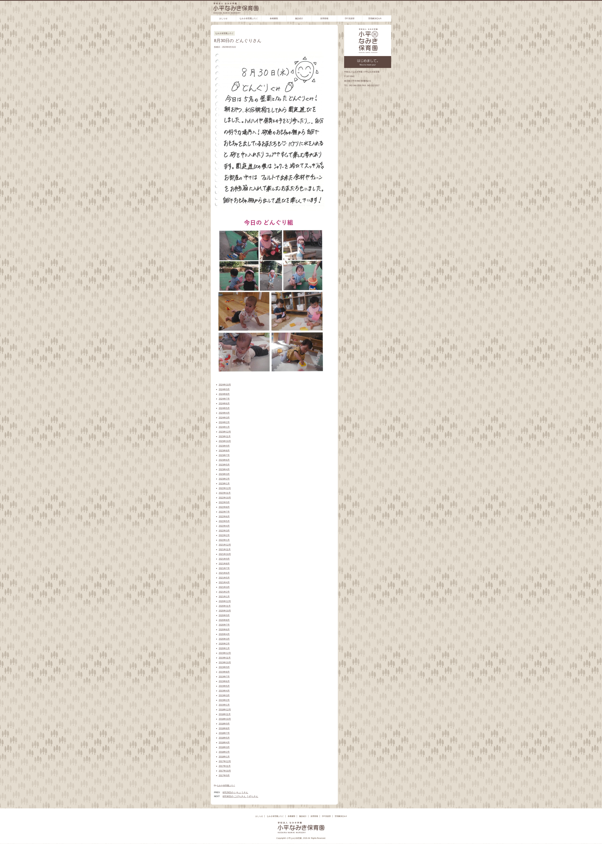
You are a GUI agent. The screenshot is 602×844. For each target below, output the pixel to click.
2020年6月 (224, 629)
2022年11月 (225, 493)
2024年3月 (224, 417)
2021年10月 (225, 554)
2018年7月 (224, 733)
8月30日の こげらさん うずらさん (240, 796)
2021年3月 (224, 587)
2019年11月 (225, 657)
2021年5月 (224, 577)
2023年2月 (224, 478)
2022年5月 (224, 521)
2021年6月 (224, 573)
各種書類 (274, 18)
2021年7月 (224, 568)
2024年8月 (224, 394)
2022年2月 (224, 535)
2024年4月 (224, 413)
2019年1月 (224, 705)
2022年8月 (224, 507)
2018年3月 (224, 747)
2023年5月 (224, 464)
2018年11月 (225, 714)
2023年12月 (225, 431)
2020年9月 (224, 615)
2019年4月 (224, 690)
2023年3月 (224, 474)
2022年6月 (224, 516)
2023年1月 (224, 483)
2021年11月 (225, 549)
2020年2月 (224, 643)
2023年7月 (224, 455)
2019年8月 (224, 672)
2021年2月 (224, 592)
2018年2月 (224, 752)
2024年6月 (224, 403)
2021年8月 (224, 563)
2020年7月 (224, 624)
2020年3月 (224, 639)
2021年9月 (224, 559)
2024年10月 (225, 384)
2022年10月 (225, 497)
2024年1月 (224, 427)
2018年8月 (224, 728)
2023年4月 (224, 469)
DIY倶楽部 (349, 18)
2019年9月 (224, 667)
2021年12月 (225, 544)
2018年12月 (225, 709)
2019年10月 (225, 662)
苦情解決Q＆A (374, 18)
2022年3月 (224, 530)
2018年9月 (224, 723)
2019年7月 (224, 676)
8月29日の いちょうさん (235, 792)
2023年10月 (225, 441)
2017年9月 (224, 775)
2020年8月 (224, 620)
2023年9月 (224, 446)
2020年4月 (224, 634)
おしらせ (223, 18)
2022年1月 (224, 540)
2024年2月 (224, 422)
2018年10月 (225, 719)
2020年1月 (224, 648)
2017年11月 (225, 766)
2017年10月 (225, 770)
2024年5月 (224, 408)
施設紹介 (299, 18)
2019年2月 (224, 700)
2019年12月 (225, 653)
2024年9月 (224, 389)
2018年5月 (224, 737)
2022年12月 (225, 488)
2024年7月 (224, 398)
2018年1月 (224, 756)
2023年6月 (224, 460)
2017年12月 (225, 761)
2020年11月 (225, 606)
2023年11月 (225, 436)
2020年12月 (225, 601)
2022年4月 (224, 526)
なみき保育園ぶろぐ (249, 18)
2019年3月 (224, 695)
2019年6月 (224, 681)
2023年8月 (224, 450)
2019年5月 (224, 686)
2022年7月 (224, 511)
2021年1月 (224, 596)
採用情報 (324, 18)
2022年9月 (224, 502)
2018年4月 (224, 742)
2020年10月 (225, 610)
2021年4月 (224, 582)
